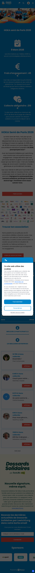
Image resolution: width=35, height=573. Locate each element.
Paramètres (17, 308)
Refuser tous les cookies (17, 312)
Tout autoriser (18, 302)
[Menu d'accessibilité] (33, 571)
